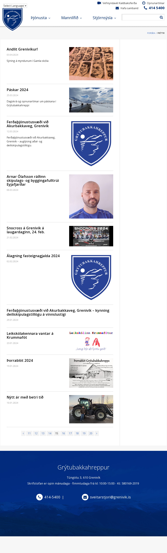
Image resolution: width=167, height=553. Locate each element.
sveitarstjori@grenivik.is (110, 496)
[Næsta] (97, 433)
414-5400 (52, 496)
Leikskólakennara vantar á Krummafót (30, 335)
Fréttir (161, 33)
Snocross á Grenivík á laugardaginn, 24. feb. (26, 229)
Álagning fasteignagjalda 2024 (33, 255)
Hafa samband (129, 8)
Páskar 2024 (17, 89)
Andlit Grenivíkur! (22, 49)
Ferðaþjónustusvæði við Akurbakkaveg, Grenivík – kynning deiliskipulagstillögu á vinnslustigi (58, 312)
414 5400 (157, 7)
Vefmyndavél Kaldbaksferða (120, 3)
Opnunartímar (156, 3)
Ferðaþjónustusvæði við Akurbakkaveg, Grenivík (28, 123)
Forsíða (151, 33)
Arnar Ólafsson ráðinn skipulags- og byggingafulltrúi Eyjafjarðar (33, 180)
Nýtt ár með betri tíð (25, 397)
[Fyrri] (23, 433)
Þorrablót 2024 (20, 360)
